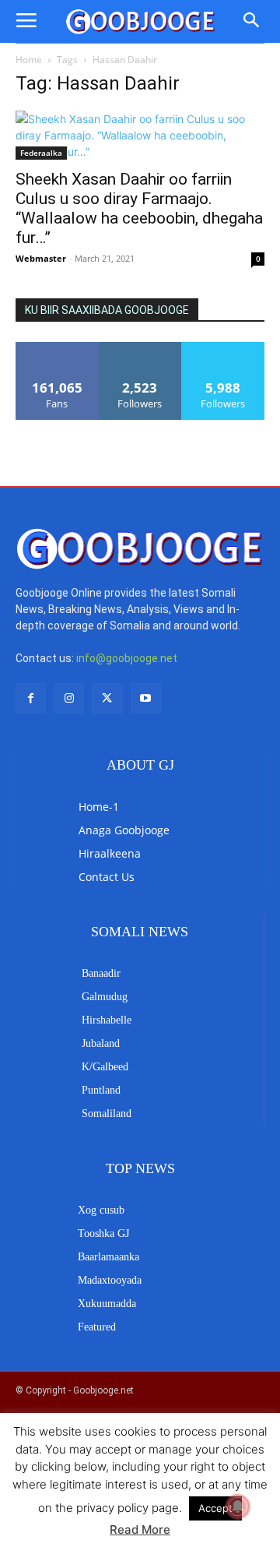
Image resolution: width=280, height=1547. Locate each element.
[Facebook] (31, 698)
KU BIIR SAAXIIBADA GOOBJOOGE (107, 310)
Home (29, 59)
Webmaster (41, 258)
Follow (140, 348)
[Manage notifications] (238, 1506)
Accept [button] (215, 1508)
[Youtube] (146, 698)
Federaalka (41, 152)
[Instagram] (69, 698)
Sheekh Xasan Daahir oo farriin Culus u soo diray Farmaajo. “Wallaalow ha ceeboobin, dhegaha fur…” (139, 208)
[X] (107, 698)
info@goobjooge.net (126, 658)
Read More (140, 1529)
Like (57, 348)
